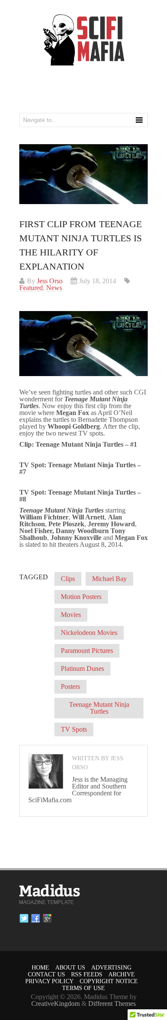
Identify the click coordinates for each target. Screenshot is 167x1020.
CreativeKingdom (55, 1003)
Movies (71, 614)
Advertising (111, 967)
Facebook (35, 918)
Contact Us (46, 974)
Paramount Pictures (87, 650)
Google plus (47, 918)
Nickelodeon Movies (89, 632)
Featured (31, 287)
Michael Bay (109, 578)
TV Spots (74, 729)
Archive (121, 974)
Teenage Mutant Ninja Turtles (99, 708)
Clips (68, 578)
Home (40, 967)
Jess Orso (50, 281)
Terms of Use (83, 988)
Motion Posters (81, 596)
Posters (70, 686)
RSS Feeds (86, 974)
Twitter (24, 918)
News (54, 287)
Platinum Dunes (82, 668)
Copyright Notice (109, 981)
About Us (70, 967)
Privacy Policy (49, 981)
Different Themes (112, 1003)
